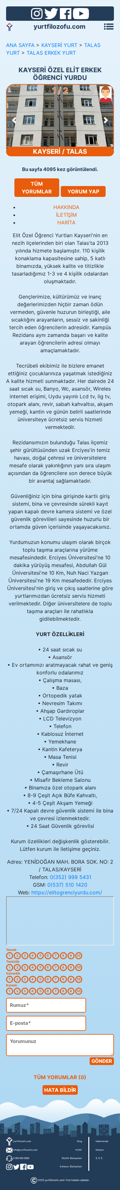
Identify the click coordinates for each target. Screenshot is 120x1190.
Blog (79, 1141)
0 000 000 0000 (21, 1158)
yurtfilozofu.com (59, 26)
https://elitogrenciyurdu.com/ (66, 892)
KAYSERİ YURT (59, 45)
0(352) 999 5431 (70, 877)
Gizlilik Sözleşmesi (72, 1158)
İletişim (100, 1149)
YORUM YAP (83, 191)
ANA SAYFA (20, 45)
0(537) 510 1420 (67, 885)
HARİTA (66, 222)
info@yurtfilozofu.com (25, 1149)
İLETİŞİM (66, 215)
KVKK (79, 1149)
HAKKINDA (66, 207)
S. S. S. (99, 1158)
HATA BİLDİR (60, 1090)
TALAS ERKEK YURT (51, 53)
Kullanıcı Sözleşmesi (71, 1166)
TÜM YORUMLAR (37, 188)
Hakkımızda (102, 1141)
